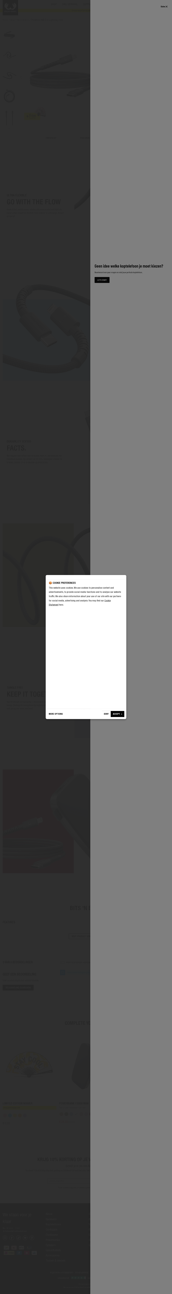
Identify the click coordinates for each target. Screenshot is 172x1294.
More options (56, 714)
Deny (106, 714)
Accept (116, 714)
